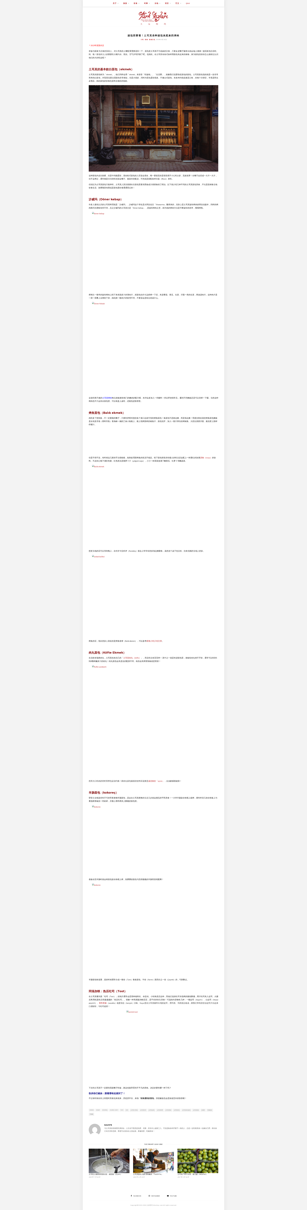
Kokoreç (105, 1110)
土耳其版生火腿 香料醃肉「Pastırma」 (148, 1174)
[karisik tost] (153, 1046)
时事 (146, 3)
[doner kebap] (153, 251)
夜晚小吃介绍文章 (154, 641)
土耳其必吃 (152, 1110)
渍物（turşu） (206, 457)
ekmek (92, 1110)
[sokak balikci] (153, 596)
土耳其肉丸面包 (186, 1110)
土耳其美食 (168, 1110)
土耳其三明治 (134, 1110)
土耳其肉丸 (177, 1110)
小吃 (142, 39)
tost (122, 1110)
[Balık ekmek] (153, 506)
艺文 (177, 3)
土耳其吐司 (143, 1110)
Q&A (188, 3)
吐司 (127, 1110)
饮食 (136, 3)
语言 (167, 3)
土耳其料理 (160, 1110)
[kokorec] (153, 840)
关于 (115, 3)
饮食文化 (152, 39)
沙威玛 (203, 1110)
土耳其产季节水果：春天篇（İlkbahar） (192, 1174)
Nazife (108, 1125)
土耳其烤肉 (107, 398)
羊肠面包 (209, 1110)
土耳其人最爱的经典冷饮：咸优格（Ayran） (105, 1174)
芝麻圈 (91, 1114)
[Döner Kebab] (153, 348)
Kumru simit (114, 1110)
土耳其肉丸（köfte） (132, 658)
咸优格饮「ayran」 (156, 781)
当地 (156, 3)
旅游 (125, 3)
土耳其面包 (196, 1110)
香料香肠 (103, 1003)
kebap (98, 1110)
